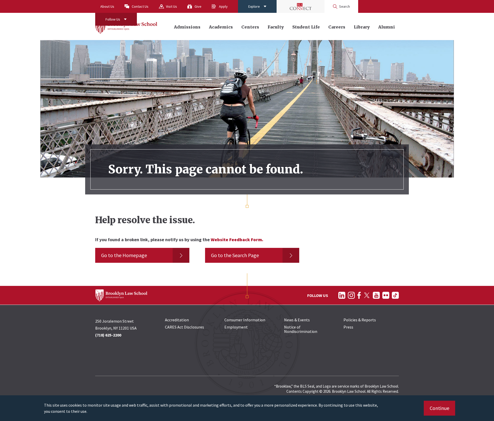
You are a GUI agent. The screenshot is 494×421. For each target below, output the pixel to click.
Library (362, 27)
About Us (107, 6)
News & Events (297, 319)
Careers (336, 27)
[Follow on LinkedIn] (341, 295)
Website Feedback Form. (237, 239)
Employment (236, 327)
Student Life (306, 27)
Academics (221, 27)
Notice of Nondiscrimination (300, 329)
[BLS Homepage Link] (126, 26)
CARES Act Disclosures (184, 327)
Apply (223, 6)
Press (348, 327)
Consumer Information (244, 319)
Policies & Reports (359, 319)
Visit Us (171, 6)
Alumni (386, 27)
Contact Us (140, 6)
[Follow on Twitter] (366, 295)
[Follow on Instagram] (351, 295)
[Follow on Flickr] (385, 295)
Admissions (187, 27)
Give (198, 6)
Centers (250, 27)
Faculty (276, 27)
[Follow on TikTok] (395, 295)
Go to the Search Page (235, 255)
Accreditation (177, 319)
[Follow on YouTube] (376, 295)
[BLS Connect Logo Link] (300, 6)
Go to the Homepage (124, 255)
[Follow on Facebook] (359, 295)
